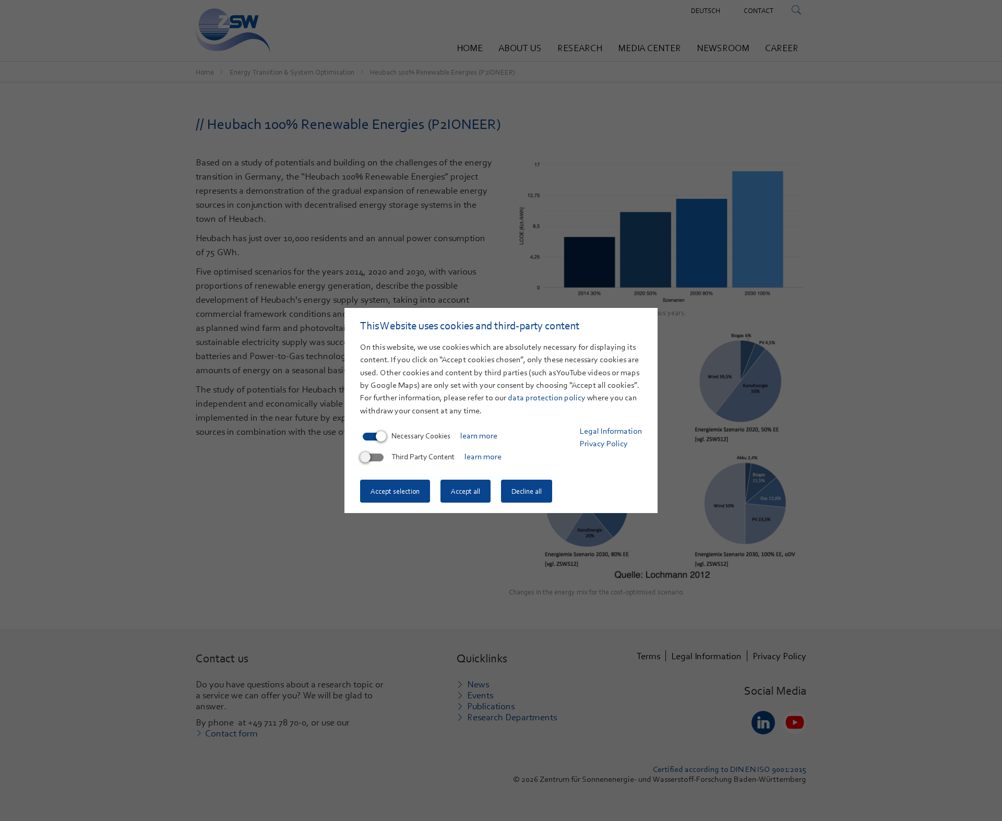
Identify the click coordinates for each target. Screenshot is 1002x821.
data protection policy (547, 397)
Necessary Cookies (420, 436)
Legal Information (611, 431)
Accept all (465, 491)
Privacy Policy (604, 443)
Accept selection (395, 491)
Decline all (526, 491)
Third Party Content (423, 456)
